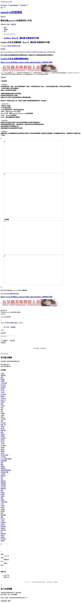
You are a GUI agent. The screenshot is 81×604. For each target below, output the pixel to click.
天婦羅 (2, 413)
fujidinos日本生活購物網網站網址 (15, 59)
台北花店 (3, 486)
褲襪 (2, 513)
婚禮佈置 (3, 483)
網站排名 (3, 476)
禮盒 (2, 404)
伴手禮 (2, 405)
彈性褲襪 (3, 515)
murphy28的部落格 (11, 12)
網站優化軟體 (4, 472)
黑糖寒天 (3, 468)
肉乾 (2, 409)
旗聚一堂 (3, 400)
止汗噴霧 (3, 394)
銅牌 (2, 498)
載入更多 (3, 333)
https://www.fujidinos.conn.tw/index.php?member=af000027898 (26, 62)
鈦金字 (2, 507)
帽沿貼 (2, 428)
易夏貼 (2, 388)
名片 (5, 31)
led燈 (2, 503)
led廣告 (3, 505)
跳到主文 (3, 16)
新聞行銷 (3, 533)
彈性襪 (2, 511)
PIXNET (28, 582)
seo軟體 (3, 474)
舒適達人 (3, 528)
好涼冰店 (3, 385)
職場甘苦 (13, 24)
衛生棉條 (3, 526)
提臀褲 (2, 540)
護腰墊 (2, 466)
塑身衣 (2, 535)
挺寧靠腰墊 (4, 460)
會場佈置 (3, 485)
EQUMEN (3, 539)
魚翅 (2, 421)
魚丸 (2, 411)
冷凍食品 (3, 419)
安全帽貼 (3, 387)
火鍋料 (2, 415)
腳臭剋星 (3, 375)
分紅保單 (3, 457)
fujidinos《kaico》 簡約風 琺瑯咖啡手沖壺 (21, 38)
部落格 (6, 29)
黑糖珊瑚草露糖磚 (6, 470)
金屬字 (2, 500)
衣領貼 (2, 373)
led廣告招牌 (4, 502)
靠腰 (2, 462)
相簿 (5, 27)
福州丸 (2, 417)
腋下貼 (2, 390)
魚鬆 (2, 407)
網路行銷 (3, 530)
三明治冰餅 (4, 383)
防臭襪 (2, 381)
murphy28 (3, 314)
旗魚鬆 (2, 402)
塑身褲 (2, 537)
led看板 (3, 509)
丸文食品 (3, 398)
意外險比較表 (4, 455)
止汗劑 (2, 392)
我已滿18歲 (3, 600)
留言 (15, 322)
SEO (2, 477)
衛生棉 (2, 524)
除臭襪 (2, 379)
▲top (2, 330)
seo (1, 531)
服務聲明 (55, 582)
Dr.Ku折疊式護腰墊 (6, 458)
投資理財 (13, 327)
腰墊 (2, 464)
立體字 (2, 496)
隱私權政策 (49, 582)
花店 (2, 479)
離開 (9, 600)
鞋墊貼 (2, 396)
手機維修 (3, 522)
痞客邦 (12, 322)
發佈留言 (3, 342)
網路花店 (3, 481)
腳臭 (2, 377)
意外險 (2, 453)
